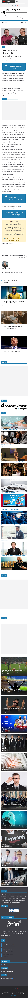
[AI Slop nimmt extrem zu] (14, 762)
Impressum (5, 956)
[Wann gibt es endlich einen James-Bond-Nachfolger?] (14, 743)
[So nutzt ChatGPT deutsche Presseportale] (14, 820)
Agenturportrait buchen (8, 951)
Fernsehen (15, 60)
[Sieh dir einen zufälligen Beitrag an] (25, 22)
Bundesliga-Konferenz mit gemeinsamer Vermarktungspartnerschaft (12, 690)
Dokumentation (9, 60)
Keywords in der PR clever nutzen (10, 844)
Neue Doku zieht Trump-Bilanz (12, 351)
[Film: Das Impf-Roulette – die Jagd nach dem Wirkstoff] (14, 286)
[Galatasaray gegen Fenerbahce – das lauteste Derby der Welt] (14, 666)
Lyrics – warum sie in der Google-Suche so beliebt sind (12, 327)
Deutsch (7, 1)
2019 (4, 60)
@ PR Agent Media (7, 971)
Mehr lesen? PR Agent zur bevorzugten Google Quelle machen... (16, 66)
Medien (19, 60)
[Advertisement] (14, 110)
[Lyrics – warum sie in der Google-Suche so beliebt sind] (14, 311)
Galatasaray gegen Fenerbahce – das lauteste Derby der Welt (13, 671)
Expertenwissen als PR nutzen (9, 787)
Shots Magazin (20, 933)
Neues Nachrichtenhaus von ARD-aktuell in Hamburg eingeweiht (15, 251)
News (4, 47)
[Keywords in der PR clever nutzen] (14, 839)
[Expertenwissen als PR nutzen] (14, 781)
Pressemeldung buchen (8, 949)
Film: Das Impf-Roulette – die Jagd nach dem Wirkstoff (13, 302)
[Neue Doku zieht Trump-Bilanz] (14, 337)
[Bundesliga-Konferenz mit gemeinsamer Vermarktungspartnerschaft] (14, 685)
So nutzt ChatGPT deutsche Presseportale (12, 825)
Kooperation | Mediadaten (9, 946)
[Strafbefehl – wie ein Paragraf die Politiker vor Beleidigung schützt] (14, 705)
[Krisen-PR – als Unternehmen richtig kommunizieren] (14, 858)
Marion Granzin (6, 58)
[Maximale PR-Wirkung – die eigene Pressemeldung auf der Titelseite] (14, 877)
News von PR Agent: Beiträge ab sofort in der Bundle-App (13, 256)
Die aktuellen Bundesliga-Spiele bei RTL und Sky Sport (13, 728)
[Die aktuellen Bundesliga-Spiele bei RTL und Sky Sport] (14, 724)
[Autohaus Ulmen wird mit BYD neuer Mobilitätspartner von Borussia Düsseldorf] (14, 800)
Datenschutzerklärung (8, 954)
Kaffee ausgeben (7, 964)
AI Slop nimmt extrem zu (8, 767)
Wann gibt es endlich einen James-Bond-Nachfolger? (12, 747)
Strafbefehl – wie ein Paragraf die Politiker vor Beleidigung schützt (13, 709)
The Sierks (5, 935)
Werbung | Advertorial (8, 944)
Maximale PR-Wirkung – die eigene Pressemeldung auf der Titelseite (11, 881)
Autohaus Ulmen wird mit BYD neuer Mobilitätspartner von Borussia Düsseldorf (13, 805)
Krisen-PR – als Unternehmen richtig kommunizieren (11, 862)
